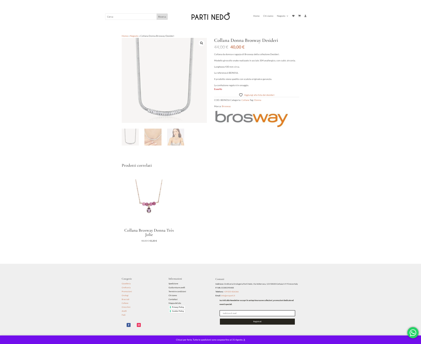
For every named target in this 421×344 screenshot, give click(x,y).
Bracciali (125, 299)
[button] (202, 43)
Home (256, 16)
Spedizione (173, 283)
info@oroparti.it (228, 295)
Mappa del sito (175, 303)
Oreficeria (126, 287)
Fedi (123, 315)
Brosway (226, 106)
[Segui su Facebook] (129, 325)
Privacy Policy (178, 307)
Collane (245, 100)
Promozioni (127, 291)
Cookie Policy (178, 311)
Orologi (125, 295)
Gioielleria (126, 283)
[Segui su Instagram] (139, 325)
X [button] (244, 339)
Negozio (281, 16)
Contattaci (173, 299)
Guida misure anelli (177, 287)
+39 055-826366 (231, 291)
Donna (257, 100)
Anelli (124, 311)
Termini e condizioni (177, 291)
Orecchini (126, 307)
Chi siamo (268, 16)
